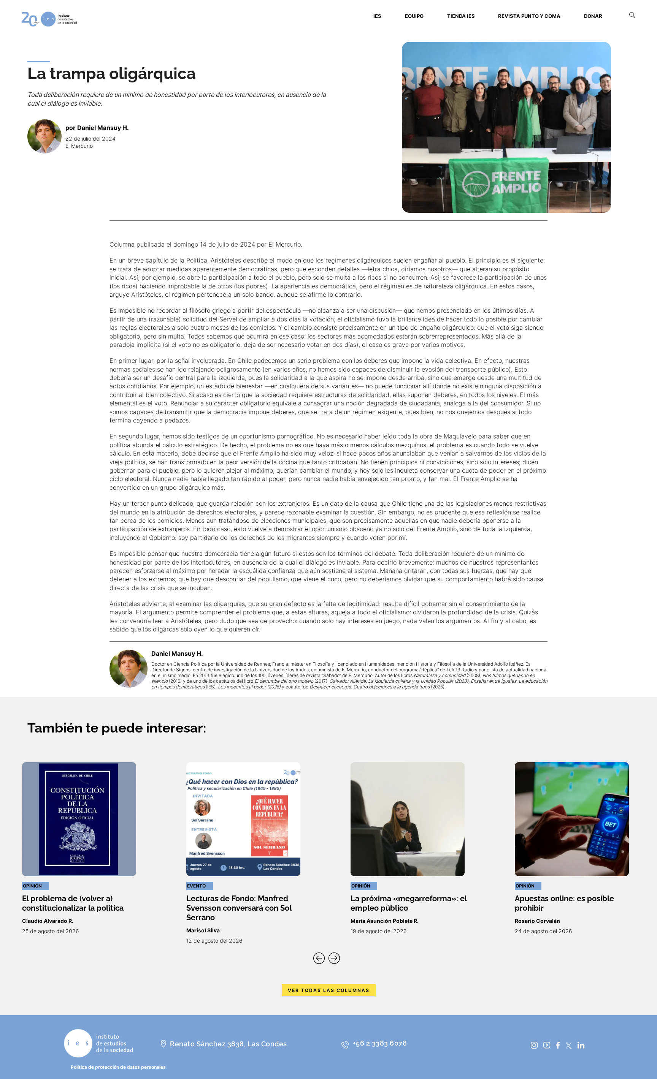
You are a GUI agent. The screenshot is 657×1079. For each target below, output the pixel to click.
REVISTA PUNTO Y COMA (529, 16)
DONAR (593, 16)
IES (377, 16)
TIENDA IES (461, 16)
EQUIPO (414, 16)
